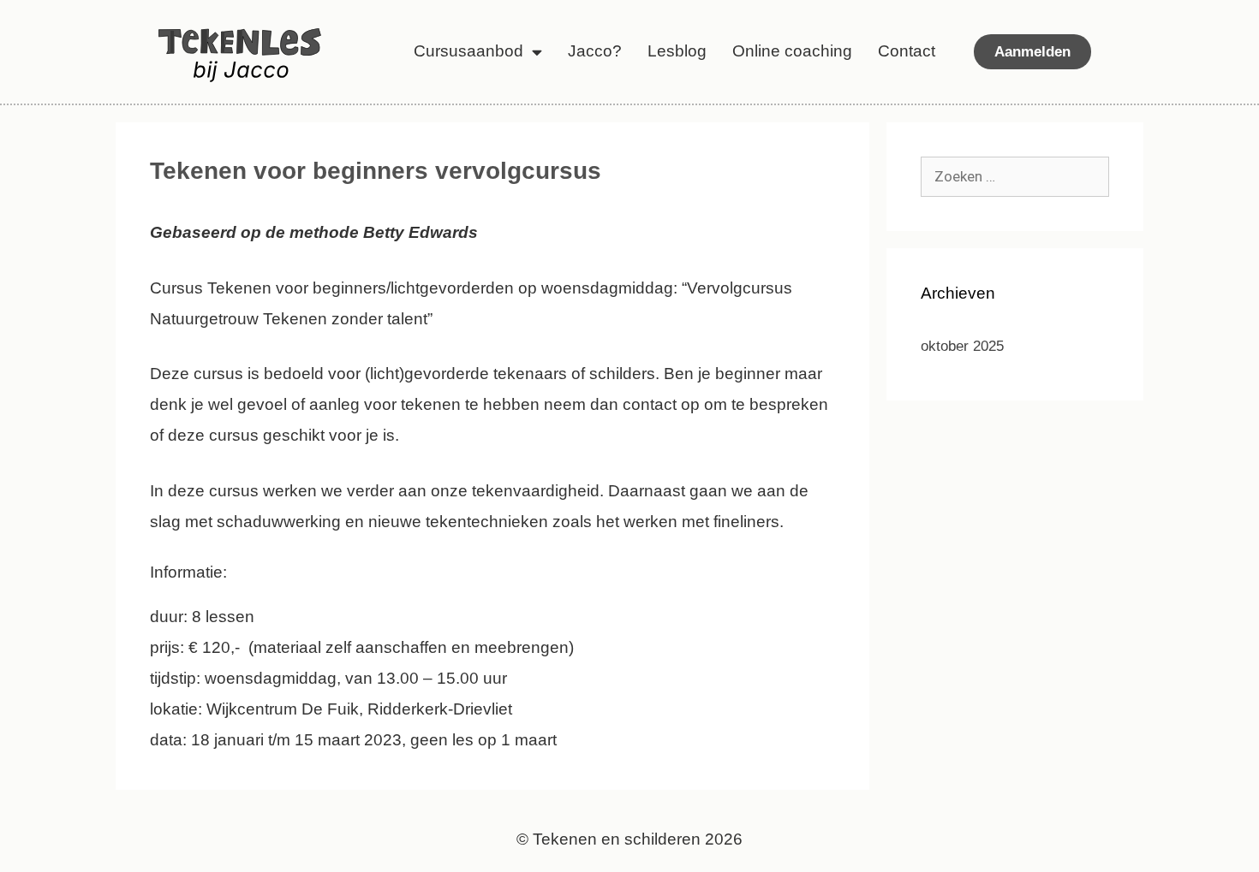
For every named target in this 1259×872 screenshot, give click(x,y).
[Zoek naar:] (1015, 177)
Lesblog (677, 51)
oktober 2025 (962, 346)
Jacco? (595, 51)
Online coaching (792, 51)
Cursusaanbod (468, 51)
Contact (906, 51)
